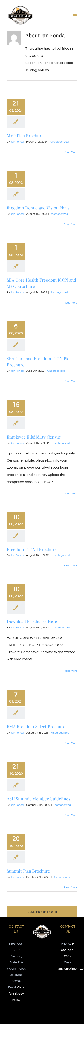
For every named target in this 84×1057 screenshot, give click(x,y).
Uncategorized (59, 141)
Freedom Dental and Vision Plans (38, 208)
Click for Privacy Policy (16, 994)
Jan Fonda (17, 141)
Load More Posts (42, 912)
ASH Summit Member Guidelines (38, 799)
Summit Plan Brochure (28, 871)
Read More (70, 152)
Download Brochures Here (32, 621)
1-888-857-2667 (67, 950)
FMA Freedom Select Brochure (36, 726)
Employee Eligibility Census (34, 437)
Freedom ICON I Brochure (32, 549)
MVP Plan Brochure (25, 135)
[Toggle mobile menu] (75, 14)
